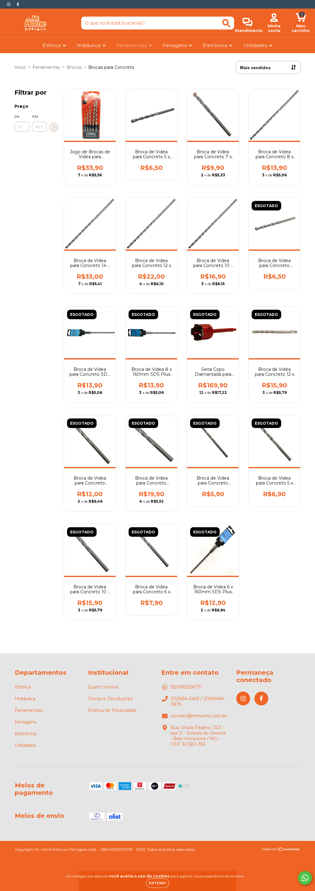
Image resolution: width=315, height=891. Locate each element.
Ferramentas (132, 45)
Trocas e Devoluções (110, 698)
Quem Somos (103, 687)
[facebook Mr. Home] (18, 4)
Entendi (157, 883)
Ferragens (176, 45)
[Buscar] (226, 23)
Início (20, 67)
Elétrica (52, 45)
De (16, 116)
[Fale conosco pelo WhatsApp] (305, 878)
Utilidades (256, 45)
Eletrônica (216, 45)
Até (35, 116)
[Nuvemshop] (281, 850)
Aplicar (53, 127)
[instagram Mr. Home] (9, 4)
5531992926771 (186, 687)
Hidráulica (89, 45)
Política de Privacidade (112, 710)
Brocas (74, 67)
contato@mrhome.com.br (198, 716)
